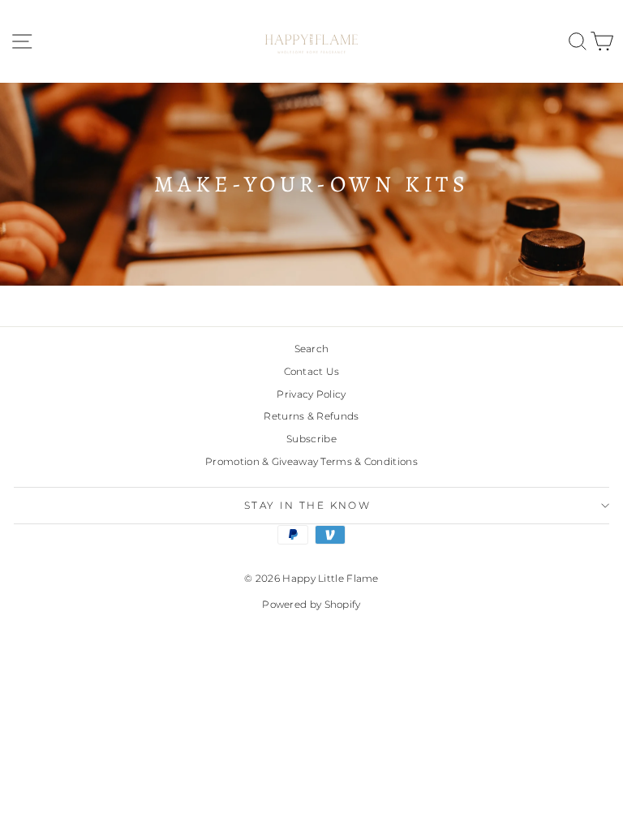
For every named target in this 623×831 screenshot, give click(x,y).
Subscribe (311, 439)
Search (311, 348)
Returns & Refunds (311, 416)
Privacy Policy (311, 394)
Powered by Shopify (311, 604)
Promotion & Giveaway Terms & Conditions (311, 461)
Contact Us (312, 371)
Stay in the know (307, 505)
